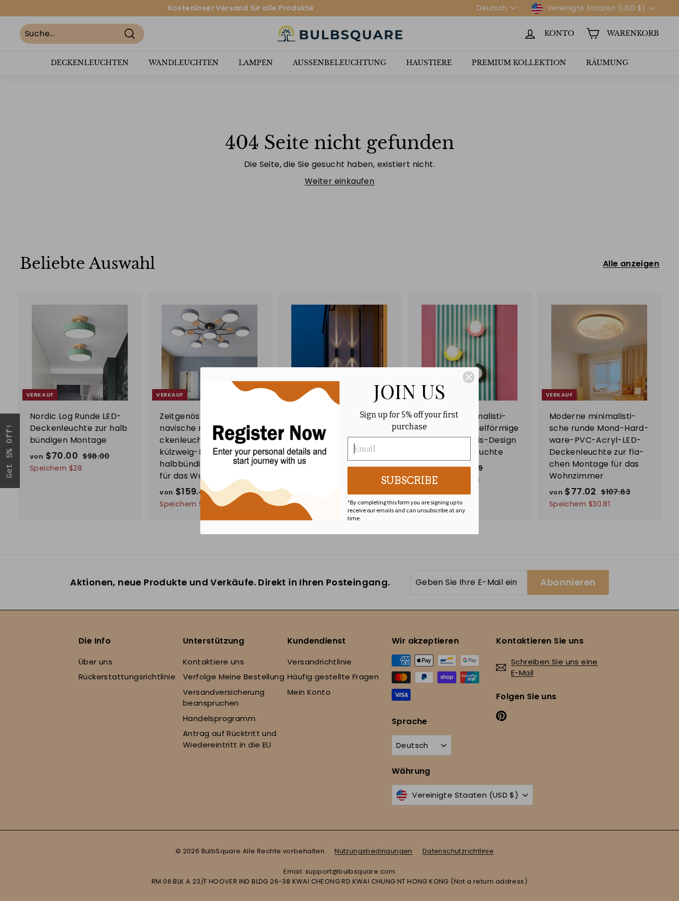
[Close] (469, 377)
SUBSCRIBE (409, 481)
